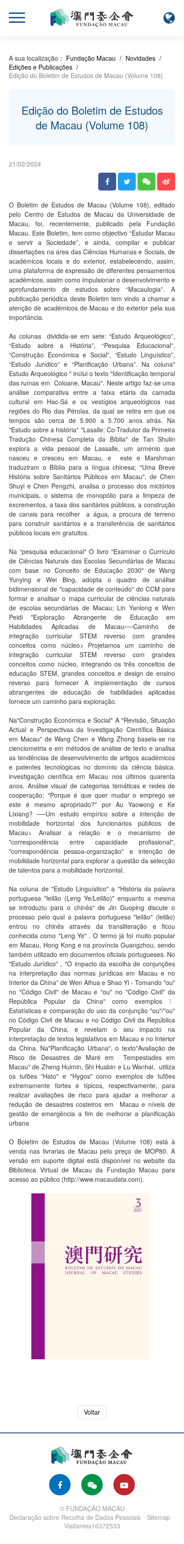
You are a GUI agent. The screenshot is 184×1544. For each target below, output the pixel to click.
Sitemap (158, 1517)
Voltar (92, 1411)
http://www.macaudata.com (102, 1179)
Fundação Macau (91, 58)
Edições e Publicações (40, 66)
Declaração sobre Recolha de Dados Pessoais (75, 1517)
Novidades (140, 58)
